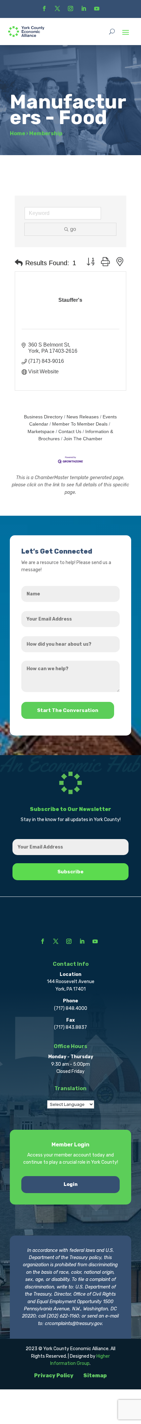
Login (71, 1184)
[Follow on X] (57, 8)
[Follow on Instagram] (70, 8)
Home (17, 133)
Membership (45, 133)
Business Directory (43, 416)
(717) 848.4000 (70, 1008)
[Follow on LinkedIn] (83, 8)
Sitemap (95, 1375)
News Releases (83, 416)
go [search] (73, 229)
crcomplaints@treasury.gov (73, 1323)
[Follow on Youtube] (96, 8)
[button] (19, 263)
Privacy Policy (53, 1375)
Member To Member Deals (80, 424)
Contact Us (69, 431)
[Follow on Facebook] (44, 8)
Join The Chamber (83, 438)
